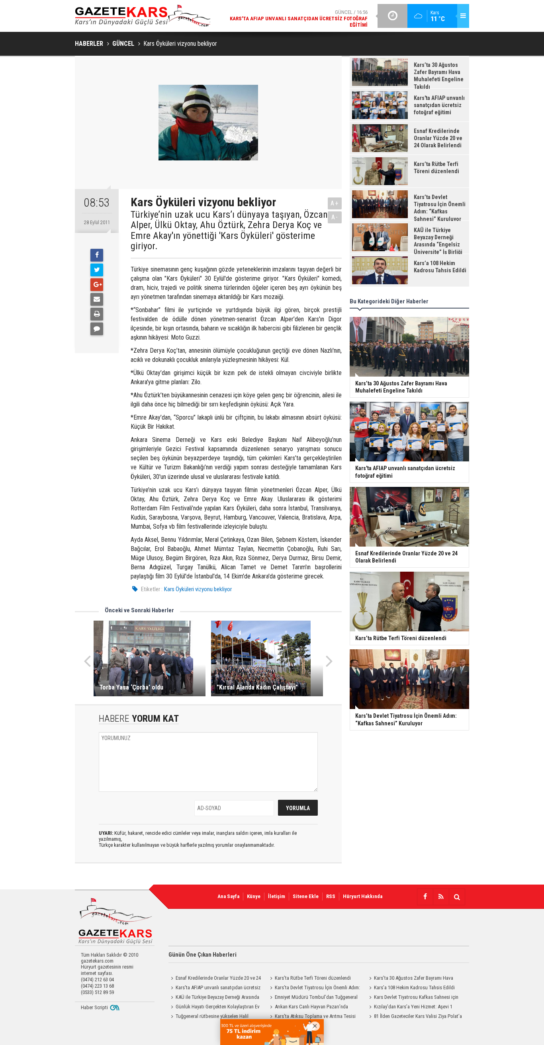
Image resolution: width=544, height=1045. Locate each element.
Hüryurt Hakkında (362, 896)
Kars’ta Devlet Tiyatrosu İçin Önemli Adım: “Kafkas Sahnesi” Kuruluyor (314, 988)
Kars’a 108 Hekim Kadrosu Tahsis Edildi (414, 987)
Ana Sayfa (228, 896)
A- (335, 217)
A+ (335, 203)
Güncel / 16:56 (299, 18)
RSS (330, 896)
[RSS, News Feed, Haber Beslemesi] (441, 897)
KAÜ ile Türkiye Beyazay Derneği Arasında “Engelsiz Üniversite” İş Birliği (213, 998)
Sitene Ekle (306, 896)
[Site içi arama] (457, 897)
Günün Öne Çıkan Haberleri (202, 954)
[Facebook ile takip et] (425, 897)
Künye (253, 896)
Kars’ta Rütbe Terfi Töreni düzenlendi (313, 978)
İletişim (276, 896)
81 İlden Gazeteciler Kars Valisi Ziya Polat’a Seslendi (414, 1017)
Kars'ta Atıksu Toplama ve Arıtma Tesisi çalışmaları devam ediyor (312, 1017)
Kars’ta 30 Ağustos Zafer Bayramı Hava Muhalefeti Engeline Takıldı (410, 979)
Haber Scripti (94, 1007)
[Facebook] (96, 255)
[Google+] (96, 284)
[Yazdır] (96, 314)
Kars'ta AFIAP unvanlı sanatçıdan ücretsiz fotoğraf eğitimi (214, 988)
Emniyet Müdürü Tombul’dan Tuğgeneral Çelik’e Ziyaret (313, 998)
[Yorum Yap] (96, 328)
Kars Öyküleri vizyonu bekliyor (198, 589)
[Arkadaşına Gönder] (96, 299)
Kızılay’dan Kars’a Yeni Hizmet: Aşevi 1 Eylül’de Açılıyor (409, 1008)
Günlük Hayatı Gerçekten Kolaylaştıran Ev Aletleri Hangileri (214, 1008)
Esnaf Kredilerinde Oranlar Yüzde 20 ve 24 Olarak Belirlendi (214, 979)
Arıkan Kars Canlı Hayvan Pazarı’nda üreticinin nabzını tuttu (308, 1008)
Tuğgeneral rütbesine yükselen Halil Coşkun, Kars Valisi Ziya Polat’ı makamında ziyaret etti (212, 1017)
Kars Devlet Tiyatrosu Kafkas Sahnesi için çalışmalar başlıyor (412, 998)
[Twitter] (96, 270)
